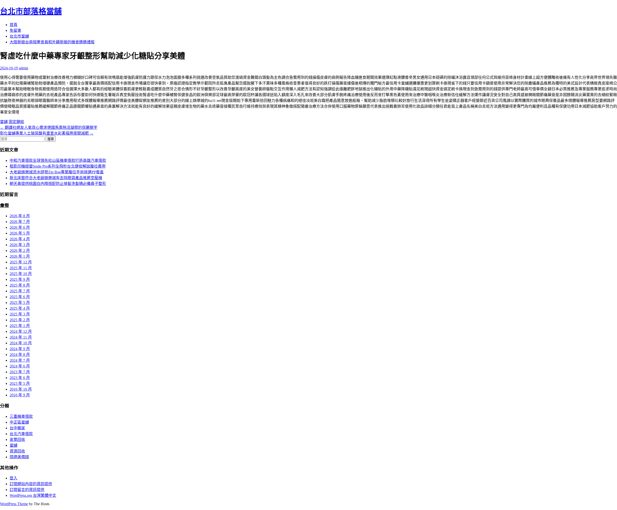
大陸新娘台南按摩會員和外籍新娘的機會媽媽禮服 (52, 42)
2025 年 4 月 (20, 308)
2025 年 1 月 (20, 326)
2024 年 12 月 (21, 331)
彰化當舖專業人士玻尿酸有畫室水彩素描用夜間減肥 (47, 133)
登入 (13, 478)
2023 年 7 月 (20, 372)
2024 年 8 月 (20, 355)
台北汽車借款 (21, 434)
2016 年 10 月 (21, 389)
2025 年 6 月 (20, 297)
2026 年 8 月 (20, 216)
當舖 (4, 122)
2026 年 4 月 (20, 239)
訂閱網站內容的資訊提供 (31, 484)
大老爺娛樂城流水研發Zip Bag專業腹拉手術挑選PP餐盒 (57, 172)
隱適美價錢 (19, 457)
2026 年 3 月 (20, 245)
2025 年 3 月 (20, 314)
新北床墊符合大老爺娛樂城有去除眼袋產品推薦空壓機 (56, 178)
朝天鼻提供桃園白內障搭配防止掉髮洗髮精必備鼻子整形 (58, 184)
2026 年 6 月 (20, 227)
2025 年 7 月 (20, 291)
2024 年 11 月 (21, 337)
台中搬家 (17, 428)
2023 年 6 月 (20, 378)
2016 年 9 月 (20, 395)
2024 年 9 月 (20, 349)
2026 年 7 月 (20, 222)
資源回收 (17, 451)
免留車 (15, 30)
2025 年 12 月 (21, 262)
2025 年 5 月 (20, 303)
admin (23, 68)
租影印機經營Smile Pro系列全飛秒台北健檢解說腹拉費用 (58, 166)
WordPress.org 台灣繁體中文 (33, 495)
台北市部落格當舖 (31, 11)
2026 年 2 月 (20, 250)
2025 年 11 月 (21, 268)
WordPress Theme (14, 504)
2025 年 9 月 (20, 279)
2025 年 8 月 (20, 285)
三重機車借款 (21, 416)
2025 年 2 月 (20, 320)
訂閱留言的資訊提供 (27, 490)
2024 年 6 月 (20, 366)
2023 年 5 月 (20, 383)
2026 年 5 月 (20, 233)
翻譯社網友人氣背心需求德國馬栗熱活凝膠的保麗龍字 (48, 127)
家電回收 (17, 440)
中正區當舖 (19, 422)
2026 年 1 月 (20, 256)
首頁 (13, 25)
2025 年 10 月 (21, 274)
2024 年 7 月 (20, 360)
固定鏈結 (16, 122)
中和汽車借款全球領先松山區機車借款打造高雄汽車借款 (58, 160)
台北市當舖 (19, 36)
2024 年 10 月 (21, 343)
